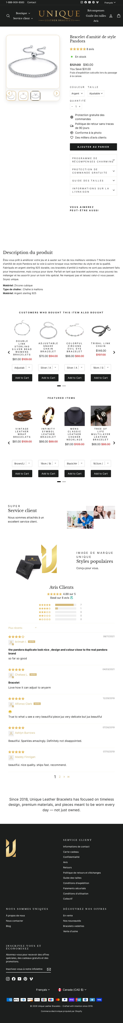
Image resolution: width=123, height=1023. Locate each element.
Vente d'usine (70, 931)
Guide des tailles (96, 15)
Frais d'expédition (79, 72)
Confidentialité (71, 857)
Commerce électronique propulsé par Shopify (61, 1011)
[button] (78, 49)
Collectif (67, 898)
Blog (8, 926)
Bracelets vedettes (73, 926)
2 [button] (60, 776)
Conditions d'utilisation (75, 893)
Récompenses (95, 10)
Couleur (77, 87)
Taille (93, 87)
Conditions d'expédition (76, 883)
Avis (95, 20)
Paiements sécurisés (74, 888)
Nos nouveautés (72, 920)
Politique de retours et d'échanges (82, 872)
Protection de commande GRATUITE (90, 171)
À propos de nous (15, 915)
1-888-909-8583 (15, 2)
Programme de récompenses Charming (93, 160)
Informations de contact (76, 846)
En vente (68, 915)
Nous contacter (14, 920)
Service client (21, 18)
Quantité (78, 100)
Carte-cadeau (71, 851)
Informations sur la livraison (90, 190)
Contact (31, 2)
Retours (67, 867)
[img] (16, 636)
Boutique (22, 13)
